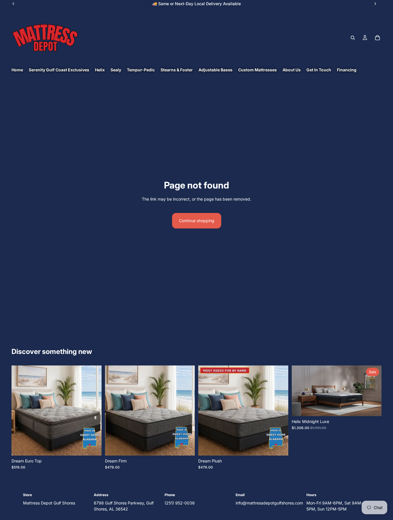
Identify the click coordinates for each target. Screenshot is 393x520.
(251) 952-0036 (180, 502)
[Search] (352, 37)
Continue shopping (196, 220)
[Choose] (92, 446)
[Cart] (377, 37)
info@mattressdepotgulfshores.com (269, 502)
